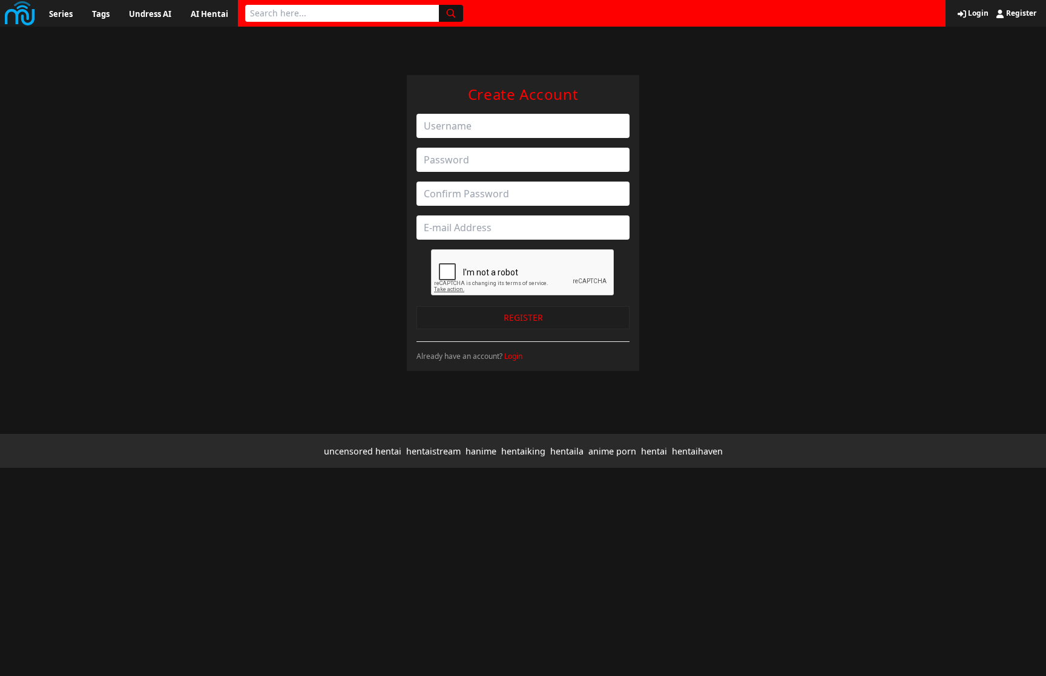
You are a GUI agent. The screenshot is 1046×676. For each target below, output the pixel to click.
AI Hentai (209, 13)
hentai (654, 451)
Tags (101, 13)
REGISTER (523, 317)
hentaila (567, 451)
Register (1020, 13)
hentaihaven (697, 451)
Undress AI (150, 13)
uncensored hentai (362, 451)
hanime (480, 451)
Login (977, 13)
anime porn (612, 451)
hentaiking (523, 451)
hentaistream (433, 451)
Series (61, 13)
